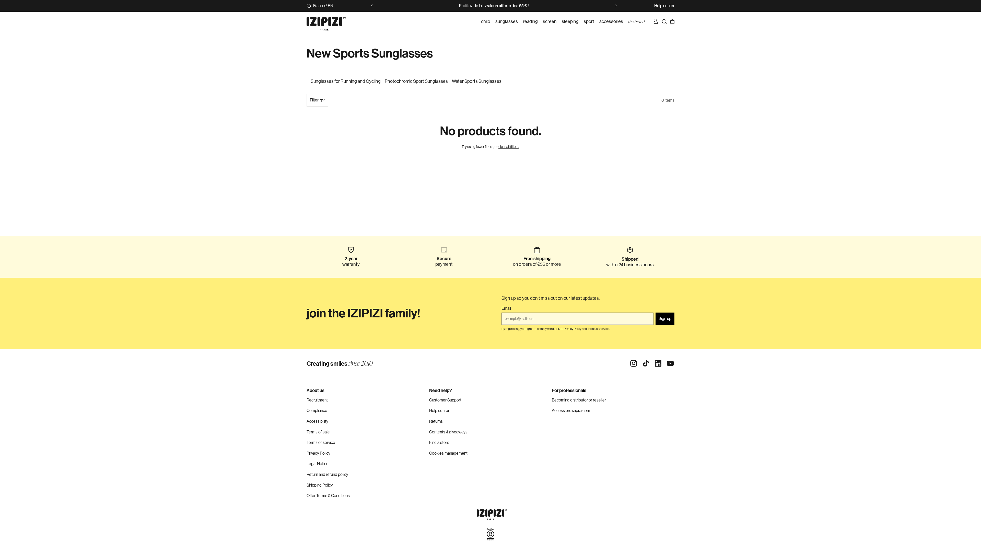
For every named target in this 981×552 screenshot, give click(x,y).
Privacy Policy (318, 453)
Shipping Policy (320, 485)
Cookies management (448, 453)
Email (506, 308)
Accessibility (317, 421)
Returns (436, 421)
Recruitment (317, 400)
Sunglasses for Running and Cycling (346, 81)
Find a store (439, 442)
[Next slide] (616, 6)
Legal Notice (318, 463)
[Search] (664, 21)
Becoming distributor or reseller (579, 400)
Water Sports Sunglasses (476, 81)
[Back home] (326, 21)
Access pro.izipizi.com (571, 410)
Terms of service (321, 442)
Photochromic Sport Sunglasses (416, 81)
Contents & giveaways (448, 432)
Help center (664, 5)
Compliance (317, 410)
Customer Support (445, 400)
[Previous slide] (372, 6)
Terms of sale (318, 432)
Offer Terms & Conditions (328, 495)
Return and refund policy (327, 474)
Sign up (665, 318)
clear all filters (508, 147)
